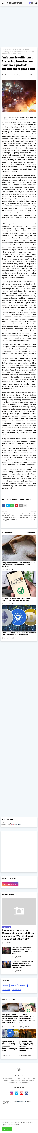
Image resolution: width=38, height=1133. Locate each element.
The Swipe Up (21, 1102)
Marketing (6, 989)
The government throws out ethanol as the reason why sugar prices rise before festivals (18, 564)
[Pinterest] (16, 505)
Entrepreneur (22, 985)
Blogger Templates (19, 1114)
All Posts (13, 500)
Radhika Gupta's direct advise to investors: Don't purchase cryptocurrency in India (19, 633)
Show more (31, 532)
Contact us (26, 1107)
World (9, 50)
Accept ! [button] (7, 1129)
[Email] (21, 505)
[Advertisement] (19, 26)
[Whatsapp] (12, 505)
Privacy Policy (10, 1110)
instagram (12, 884)
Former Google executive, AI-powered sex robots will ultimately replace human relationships (22, 964)
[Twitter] (8, 505)
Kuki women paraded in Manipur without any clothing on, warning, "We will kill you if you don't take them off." (18, 934)
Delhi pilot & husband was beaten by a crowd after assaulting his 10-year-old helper (22, 950)
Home (4, 50)
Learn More (15, 1125)
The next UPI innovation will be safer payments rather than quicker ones (16, 599)
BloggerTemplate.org (20, 1117)
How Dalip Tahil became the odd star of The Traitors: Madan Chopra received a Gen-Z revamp (27, 1046)
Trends (21, 500)
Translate (17, 825)
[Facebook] (3, 505)
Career (13, 985)
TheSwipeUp (13, 3)
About (17, 1107)
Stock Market (16, 989)
